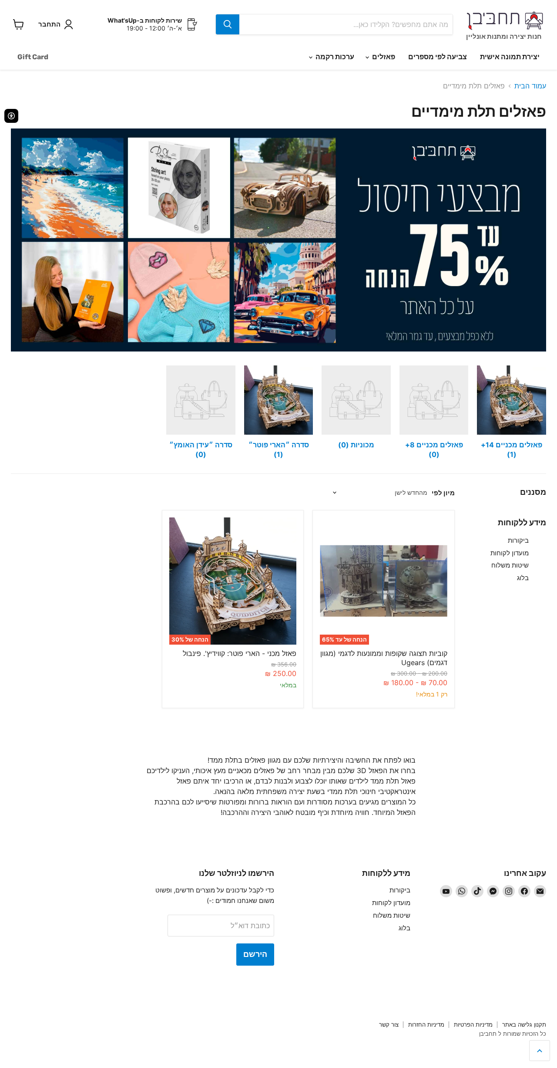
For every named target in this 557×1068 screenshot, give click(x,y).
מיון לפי (443, 493)
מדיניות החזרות (426, 1024)
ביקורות (518, 540)
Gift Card (32, 57)
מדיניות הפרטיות (473, 1024)
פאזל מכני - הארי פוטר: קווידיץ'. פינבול (239, 653)
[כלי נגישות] (11, 116)
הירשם (255, 954)
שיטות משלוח (510, 565)
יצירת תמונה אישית (510, 57)
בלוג (523, 578)
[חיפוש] (227, 24)
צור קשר (389, 1024)
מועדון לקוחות (509, 553)
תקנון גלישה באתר (524, 1024)
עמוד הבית (530, 86)
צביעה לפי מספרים (437, 57)
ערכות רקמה (334, 57)
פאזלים (383, 57)
